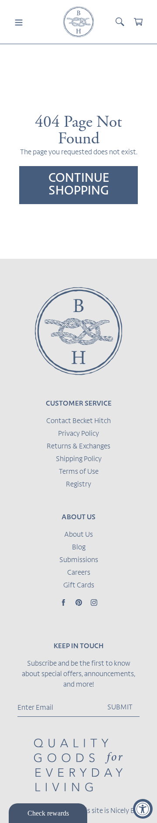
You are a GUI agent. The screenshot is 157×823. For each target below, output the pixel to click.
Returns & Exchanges (78, 446)
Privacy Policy (78, 434)
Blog (78, 547)
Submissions (78, 560)
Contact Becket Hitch (78, 421)
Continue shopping (78, 185)
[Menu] (19, 21)
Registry (78, 484)
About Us (78, 534)
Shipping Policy (79, 459)
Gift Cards (78, 585)
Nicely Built (127, 811)
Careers (78, 573)
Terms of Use (79, 472)
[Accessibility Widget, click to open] (143, 809)
